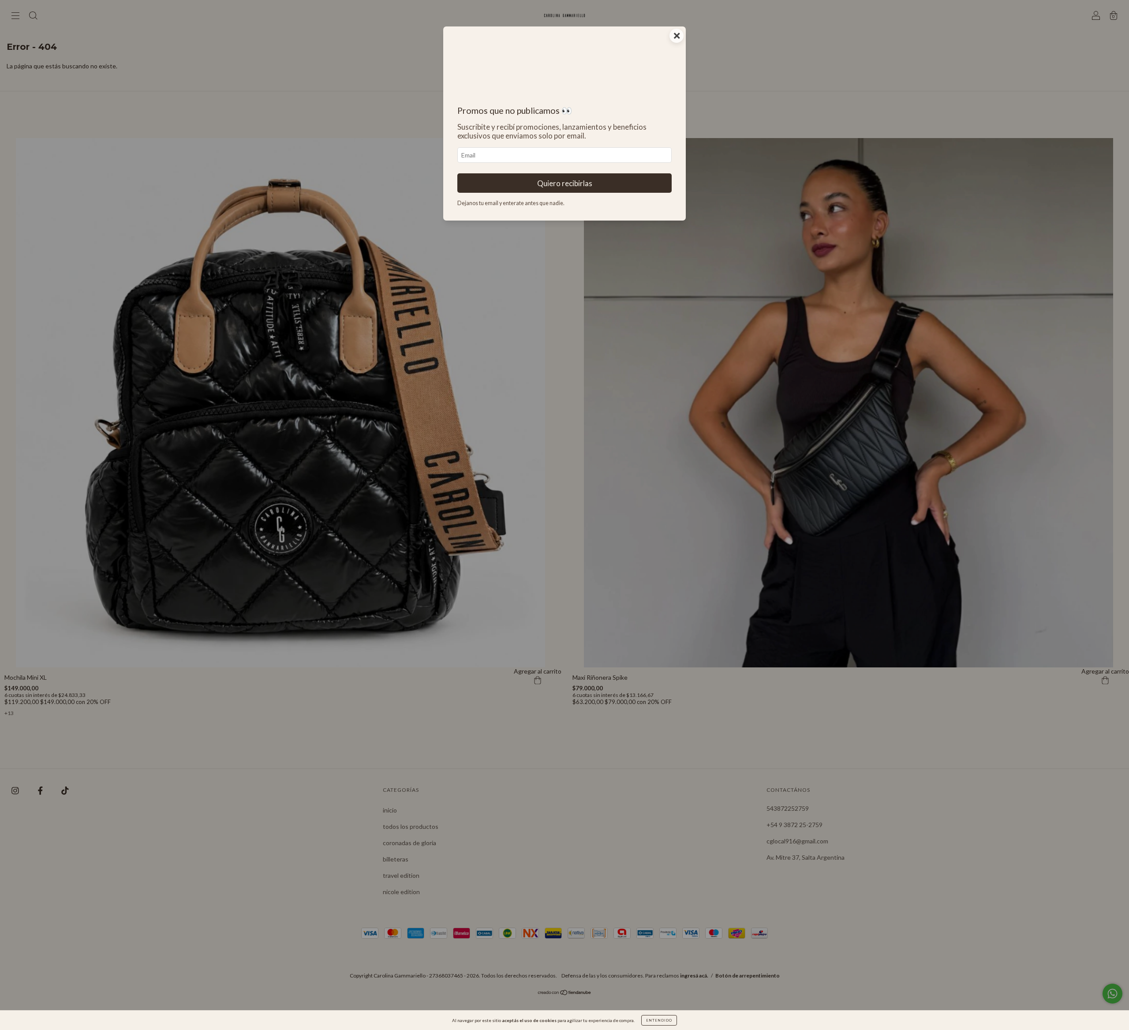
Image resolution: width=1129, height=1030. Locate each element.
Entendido (659, 1020)
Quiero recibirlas (564, 183)
